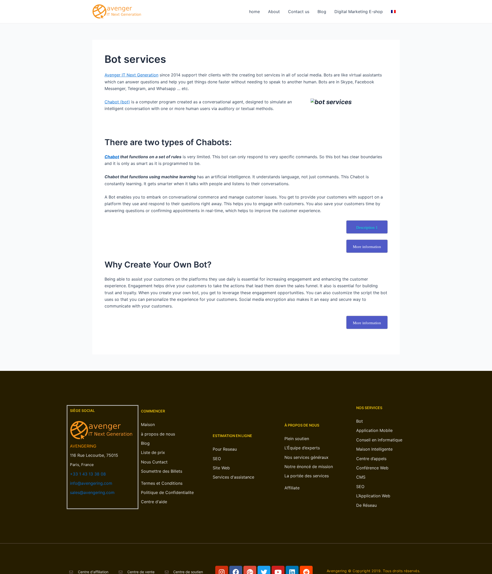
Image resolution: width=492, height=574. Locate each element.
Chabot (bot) (117, 101)
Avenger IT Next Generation (131, 74)
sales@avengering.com (92, 492)
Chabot (112, 156)
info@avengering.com (91, 483)
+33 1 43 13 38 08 (88, 474)
